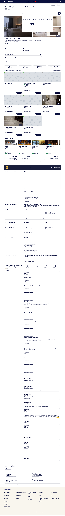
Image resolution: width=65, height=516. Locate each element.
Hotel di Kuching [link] (15, 484)
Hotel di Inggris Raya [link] (7, 506)
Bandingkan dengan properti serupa (33, 161)
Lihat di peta (26, 188)
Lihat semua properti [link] (9, 4)
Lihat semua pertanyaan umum (29, 261)
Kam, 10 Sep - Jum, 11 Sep (28, 13)
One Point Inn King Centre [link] (36, 474)
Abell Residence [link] (35, 478)
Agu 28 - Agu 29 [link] (25, 67)
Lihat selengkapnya (27, 201)
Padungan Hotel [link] (8, 478)
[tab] (8, 468)
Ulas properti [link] (17, 498)
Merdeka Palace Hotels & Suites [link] (37, 473)
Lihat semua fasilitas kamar (28, 232)
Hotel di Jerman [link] (6, 501)
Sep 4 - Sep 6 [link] (54, 67)
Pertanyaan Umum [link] (18, 495)
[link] (58, 4)
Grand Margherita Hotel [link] (10, 472)
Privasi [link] (40, 495)
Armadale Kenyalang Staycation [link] (37, 475)
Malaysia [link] (8, 484)
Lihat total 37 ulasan (8, 44)
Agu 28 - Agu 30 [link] (39, 67)
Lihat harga (19, 92)
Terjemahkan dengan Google (28, 284)
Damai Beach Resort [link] (35, 471)
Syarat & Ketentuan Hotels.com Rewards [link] (43, 501)
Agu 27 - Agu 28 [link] (10, 67)
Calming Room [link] (8, 475)
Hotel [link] (5, 484)
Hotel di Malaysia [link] (6, 495)
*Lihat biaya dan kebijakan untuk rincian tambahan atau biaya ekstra (33, 218)
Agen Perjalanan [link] (30, 499)
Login (60, 1)
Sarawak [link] (11, 484)
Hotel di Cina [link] (6, 504)
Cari (59, 13)
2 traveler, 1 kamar (45, 13)
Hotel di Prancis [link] (6, 507)
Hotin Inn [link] (33, 472)
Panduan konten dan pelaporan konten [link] (43, 499)
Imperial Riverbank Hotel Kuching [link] (37, 480)
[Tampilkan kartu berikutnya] (60, 150)
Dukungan (48, 1)
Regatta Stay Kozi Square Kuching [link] (11, 471)
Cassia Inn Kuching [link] (9, 473)
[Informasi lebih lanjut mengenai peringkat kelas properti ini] (7, 8)
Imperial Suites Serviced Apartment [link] (11, 480)
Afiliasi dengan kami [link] (30, 494)
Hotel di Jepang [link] (6, 498)
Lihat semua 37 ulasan (28, 462)
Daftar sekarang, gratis (56, 167)
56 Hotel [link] (7, 477)
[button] (27, 22)
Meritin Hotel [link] (8, 481)
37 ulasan (6, 270)
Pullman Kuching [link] (8, 474)
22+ (59, 35)
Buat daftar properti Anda (41, 1)
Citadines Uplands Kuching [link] (36, 477)
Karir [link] (51, 495)
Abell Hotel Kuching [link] (35, 476)
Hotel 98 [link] (7, 479)
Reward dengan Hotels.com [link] (55, 498)
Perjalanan (53, 1)
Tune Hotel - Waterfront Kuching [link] (11, 476)
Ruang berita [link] (29, 496)
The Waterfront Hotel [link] (35, 479)
